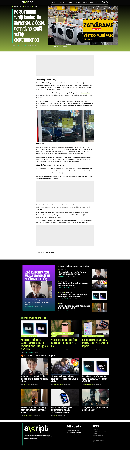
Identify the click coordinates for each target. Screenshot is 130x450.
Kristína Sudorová (64, 310)
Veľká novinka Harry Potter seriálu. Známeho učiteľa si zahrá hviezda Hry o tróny (37, 275)
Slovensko (51, 252)
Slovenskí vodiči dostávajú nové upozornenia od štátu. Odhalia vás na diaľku (73, 284)
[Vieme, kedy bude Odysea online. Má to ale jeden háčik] (95, 397)
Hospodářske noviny (46, 176)
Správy (35, 6)
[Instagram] (107, 2)
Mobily (61, 303)
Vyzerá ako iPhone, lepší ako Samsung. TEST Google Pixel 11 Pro (64, 342)
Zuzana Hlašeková (21, 45)
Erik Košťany (30, 306)
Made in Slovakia (18, 6)
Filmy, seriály (29, 269)
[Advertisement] (65, 71)
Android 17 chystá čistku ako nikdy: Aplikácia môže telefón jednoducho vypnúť (74, 307)
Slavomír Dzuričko (64, 287)
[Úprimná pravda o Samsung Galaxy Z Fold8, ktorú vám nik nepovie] (95, 328)
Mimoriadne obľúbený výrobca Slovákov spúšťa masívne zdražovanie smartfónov (62, 409)
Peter (55, 415)
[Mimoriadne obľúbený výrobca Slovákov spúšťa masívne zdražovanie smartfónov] (65, 397)
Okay (47, 252)
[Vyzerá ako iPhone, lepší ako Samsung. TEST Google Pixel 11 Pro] (65, 328)
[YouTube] (104, 2)
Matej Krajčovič (89, 349)
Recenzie (70, 333)
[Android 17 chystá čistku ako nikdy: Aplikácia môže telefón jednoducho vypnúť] (99, 307)
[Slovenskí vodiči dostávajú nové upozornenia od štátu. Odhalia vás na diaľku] (99, 284)
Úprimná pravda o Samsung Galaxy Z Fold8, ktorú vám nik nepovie (95, 342)
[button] (97, 2)
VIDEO (54, 336)
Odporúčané (28, 6)
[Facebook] (102, 2)
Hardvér (61, 292)
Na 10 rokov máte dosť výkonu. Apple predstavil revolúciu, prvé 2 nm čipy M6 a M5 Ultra (72, 295)
